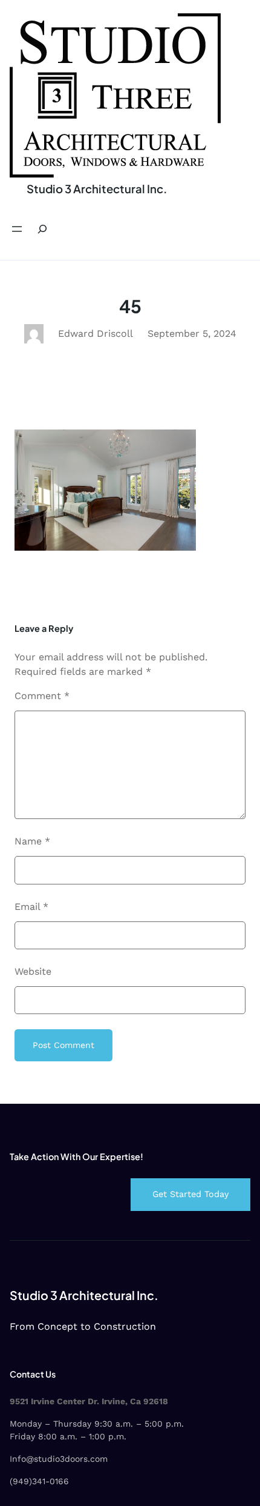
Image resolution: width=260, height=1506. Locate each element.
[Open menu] (17, 229)
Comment (42, 696)
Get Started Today (190, 1194)
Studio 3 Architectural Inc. (97, 189)
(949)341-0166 (39, 1481)
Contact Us (33, 1373)
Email (31, 906)
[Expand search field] (42, 229)
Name (32, 841)
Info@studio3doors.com (59, 1459)
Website (33, 971)
